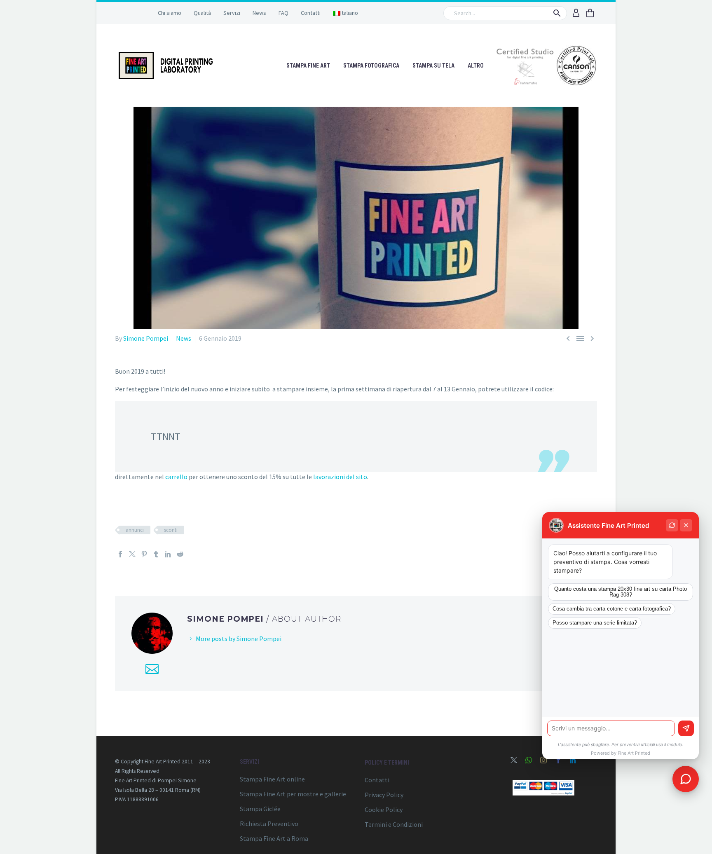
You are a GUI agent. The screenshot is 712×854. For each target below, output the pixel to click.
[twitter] (514, 760)
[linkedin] (573, 760)
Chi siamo (169, 12)
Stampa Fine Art (308, 65)
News (259, 12)
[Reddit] (180, 554)
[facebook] (558, 760)
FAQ (283, 12)
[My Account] (576, 13)
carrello (176, 477)
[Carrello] (590, 13)
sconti (171, 529)
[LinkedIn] (168, 554)
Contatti (311, 12)
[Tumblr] (156, 554)
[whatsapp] (528, 760)
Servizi (231, 12)
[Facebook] (120, 554)
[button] (557, 13)
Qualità (202, 12)
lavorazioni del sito (340, 477)
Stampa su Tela (433, 65)
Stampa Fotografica (371, 65)
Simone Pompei (145, 338)
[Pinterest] (144, 554)
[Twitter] (132, 554)
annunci (135, 529)
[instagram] (543, 760)
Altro (476, 65)
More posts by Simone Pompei (238, 638)
